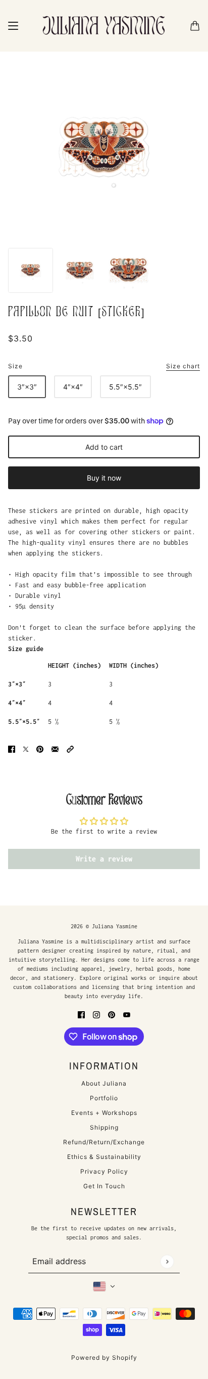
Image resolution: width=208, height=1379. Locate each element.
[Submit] (167, 1261)
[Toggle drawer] (13, 26)
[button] (70, 748)
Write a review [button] (104, 858)
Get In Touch (104, 1186)
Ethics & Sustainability (104, 1156)
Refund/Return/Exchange (104, 1142)
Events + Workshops (104, 1112)
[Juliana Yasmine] (104, 26)
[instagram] (96, 1014)
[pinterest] (111, 1014)
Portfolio (104, 1098)
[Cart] (195, 26)
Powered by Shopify (104, 1357)
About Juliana (104, 1083)
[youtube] (126, 1014)
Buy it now (104, 477)
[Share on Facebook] (11, 748)
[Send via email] (55, 748)
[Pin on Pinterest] (39, 748)
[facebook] (81, 1014)
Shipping (104, 1127)
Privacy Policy (104, 1171)
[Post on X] (25, 748)
